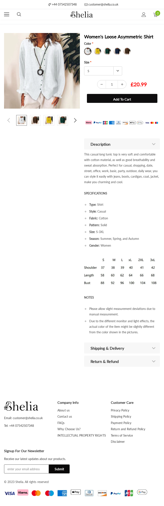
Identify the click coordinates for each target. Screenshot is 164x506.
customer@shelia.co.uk (103, 4)
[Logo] (81, 14)
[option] (42, 71)
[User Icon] (144, 14)
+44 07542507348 (64, 4)
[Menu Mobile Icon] (6, 14)
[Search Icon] (19, 14)
